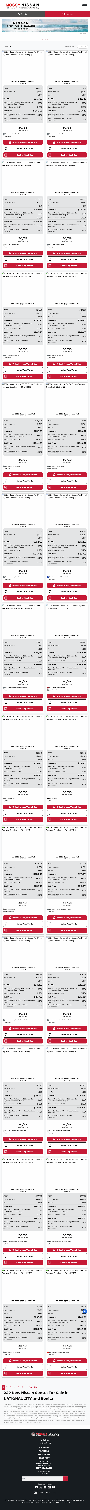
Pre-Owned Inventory (44, 1463)
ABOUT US (44, 1448)
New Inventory (44, 1461)
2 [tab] (45, 39)
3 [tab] (47, 39)
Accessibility (22, 1500)
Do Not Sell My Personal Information (68, 1500)
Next (37, 1387)
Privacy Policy (44, 1500)
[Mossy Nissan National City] (22, 6)
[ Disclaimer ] (82, 34)
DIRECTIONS (44, 1454)
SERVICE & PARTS (44, 1468)
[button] (85, 1311)
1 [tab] (42, 39)
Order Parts (44, 1473)
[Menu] (85, 4)
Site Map (32, 1500)
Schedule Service (44, 1471)
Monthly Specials (44, 1465)
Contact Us (10, 1500)
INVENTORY (44, 1458)
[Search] (65, 1478)
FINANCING (44, 1451)
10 (30, 1387)
